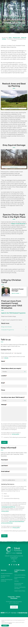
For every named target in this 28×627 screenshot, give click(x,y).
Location (4, 376)
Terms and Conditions (19, 575)
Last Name (4, 465)
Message (4, 404)
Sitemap (16, 581)
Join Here (14, 607)
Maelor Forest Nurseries (18, 223)
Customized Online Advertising (11, 498)
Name (3, 361)
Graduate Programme (7, 330)
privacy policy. (5, 511)
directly (6, 358)
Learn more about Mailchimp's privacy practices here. (12, 522)
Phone (3, 390)
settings (10, 623)
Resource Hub (16, 37)
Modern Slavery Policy (19, 591)
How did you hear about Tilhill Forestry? (13, 397)
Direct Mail (6, 496)
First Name (4, 460)
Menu (15, 1)
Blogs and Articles (6, 327)
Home (10, 37)
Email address (5, 471)
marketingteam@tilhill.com (8, 507)
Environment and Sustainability (18, 584)
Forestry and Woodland (6, 573)
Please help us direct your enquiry (11, 368)
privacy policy (15, 434)
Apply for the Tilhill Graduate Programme (13, 313)
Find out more (15, 293)
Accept (5, 625)
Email (3, 383)
